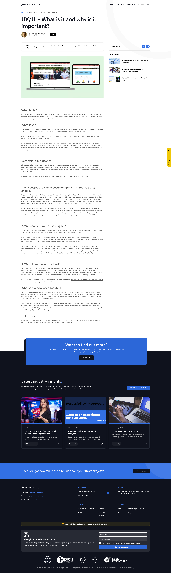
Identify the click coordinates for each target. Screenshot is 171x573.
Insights (24, 12)
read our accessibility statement (98, 524)
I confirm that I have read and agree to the (121, 543)
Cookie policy (101, 568)
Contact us (131, 5)
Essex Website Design (104, 514)
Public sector (92, 513)
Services (111, 5)
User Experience (26, 114)
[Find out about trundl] (82, 559)
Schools (91, 509)
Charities (102, 509)
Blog (129, 513)
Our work (120, 5)
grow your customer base (44, 282)
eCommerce (82, 509)
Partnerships (132, 509)
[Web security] (115, 559)
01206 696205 (83, 495)
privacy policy (135, 543)
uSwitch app (59, 246)
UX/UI (23, 195)
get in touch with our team (80, 320)
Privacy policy (113, 568)
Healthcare (81, 513)
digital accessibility (52, 268)
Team (119, 509)
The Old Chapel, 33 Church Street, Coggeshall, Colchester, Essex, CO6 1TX (133, 492)
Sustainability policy (127, 568)
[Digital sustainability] (95, 559)
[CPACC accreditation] (47, 559)
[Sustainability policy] (65, 559)
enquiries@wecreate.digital (87, 491)
